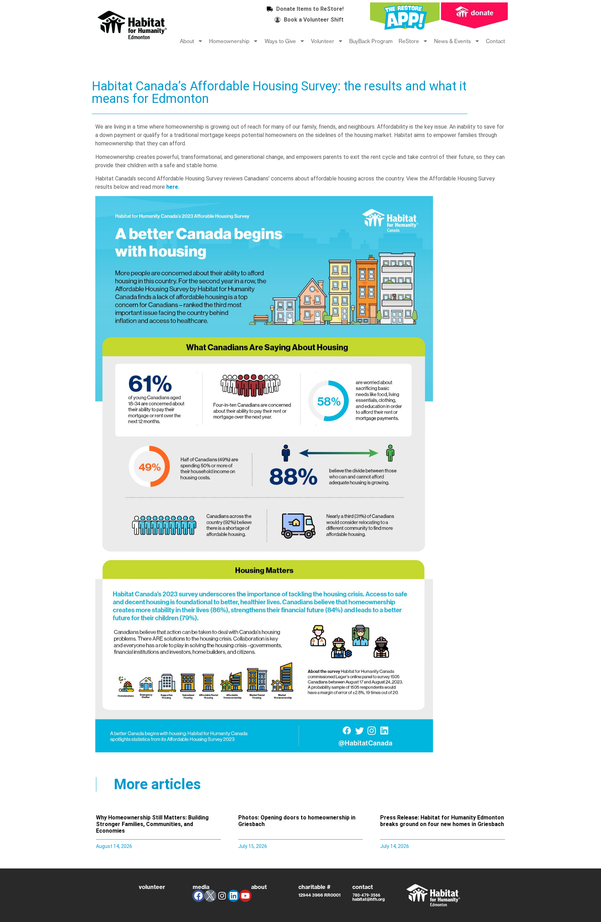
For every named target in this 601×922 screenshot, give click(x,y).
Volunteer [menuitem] (322, 41)
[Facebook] (198, 896)
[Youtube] (245, 896)
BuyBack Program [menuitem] (371, 41)
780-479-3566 (366, 895)
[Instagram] (222, 896)
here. (172, 187)
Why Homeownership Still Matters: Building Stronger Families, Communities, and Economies (152, 824)
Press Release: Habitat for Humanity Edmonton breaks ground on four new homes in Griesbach (442, 820)
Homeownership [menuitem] (229, 41)
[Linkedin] (233, 896)
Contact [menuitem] (495, 41)
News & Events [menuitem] (452, 41)
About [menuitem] (187, 41)
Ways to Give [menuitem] (280, 41)
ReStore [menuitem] (409, 41)
